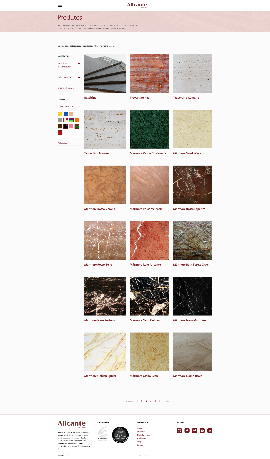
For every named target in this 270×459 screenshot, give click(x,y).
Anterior (129, 401)
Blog (139, 442)
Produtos (141, 432)
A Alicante (141, 438)
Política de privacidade (144, 456)
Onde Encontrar (144, 435)
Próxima (167, 401)
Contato (140, 445)
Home (139, 428)
